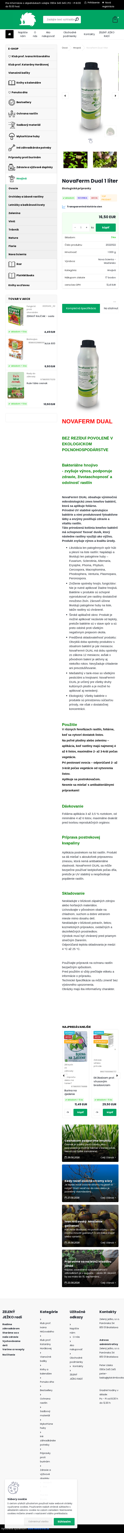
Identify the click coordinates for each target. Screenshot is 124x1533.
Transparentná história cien (84, 206)
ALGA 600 (50, 343)
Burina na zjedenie (70, 1092)
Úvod (64, 47)
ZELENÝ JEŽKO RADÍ (106, 34)
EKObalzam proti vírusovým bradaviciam (104, 1081)
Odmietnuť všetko (38, 1521)
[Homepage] (9, 34)
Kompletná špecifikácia (81, 308)
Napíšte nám (23, 34)
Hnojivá (77, 47)
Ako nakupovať (48, 34)
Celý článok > (108, 1157)
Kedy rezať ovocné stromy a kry (88, 1181)
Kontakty (89, 34)
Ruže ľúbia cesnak (37, 383)
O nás (35, 34)
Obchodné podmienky (70, 34)
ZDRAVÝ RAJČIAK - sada (40, 316)
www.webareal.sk (38, 1528)
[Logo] (27, 19)
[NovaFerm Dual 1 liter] (90, 96)
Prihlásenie (94, 2)
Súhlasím (64, 1521)
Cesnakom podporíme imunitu (88, 1141)
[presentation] (65, 95)
